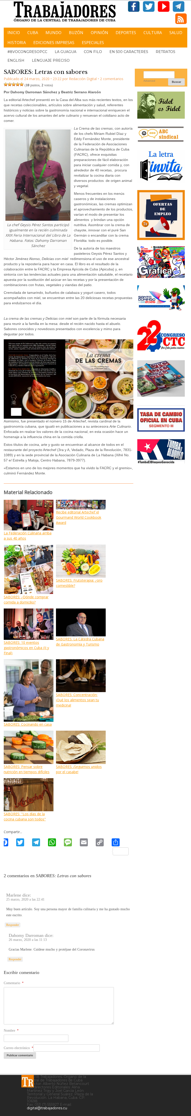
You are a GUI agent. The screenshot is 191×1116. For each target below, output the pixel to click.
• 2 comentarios (110, 78)
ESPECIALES (93, 42)
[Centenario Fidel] (161, 116)
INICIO (13, 32)
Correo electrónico (18, 1048)
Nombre (11, 1030)
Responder (12, 925)
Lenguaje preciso (51, 60)
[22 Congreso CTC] (161, 350)
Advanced (149, 80)
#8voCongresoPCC (27, 52)
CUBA (32, 32)
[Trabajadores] (27, 1081)
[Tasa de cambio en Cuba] (161, 429)
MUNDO (53, 32)
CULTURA (152, 32)
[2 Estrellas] (10, 84)
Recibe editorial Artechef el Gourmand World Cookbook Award (78, 517)
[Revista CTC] (161, 396)
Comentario (14, 983)
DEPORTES (126, 32)
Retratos (165, 52)
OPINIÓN (99, 32)
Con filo (93, 52)
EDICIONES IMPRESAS (53, 42)
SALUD (175, 32)
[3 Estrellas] (14, 84)
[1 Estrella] (6, 84)
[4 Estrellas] (18, 84)
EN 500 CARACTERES (128, 52)
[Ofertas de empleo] (161, 215)
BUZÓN (76, 32)
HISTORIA (16, 42)
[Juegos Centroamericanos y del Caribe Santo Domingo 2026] (161, 310)
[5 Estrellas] (22, 84)
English (15, 60)
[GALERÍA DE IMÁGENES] (161, 276)
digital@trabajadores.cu (47, 1108)
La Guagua (65, 52)
